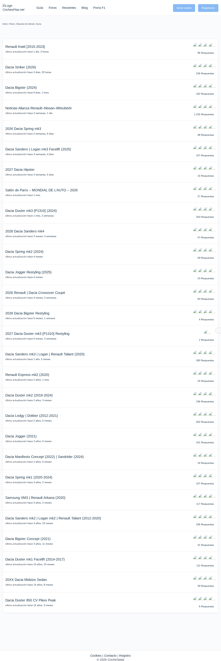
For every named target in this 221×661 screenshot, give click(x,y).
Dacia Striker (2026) (20, 67)
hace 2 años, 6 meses (39, 441)
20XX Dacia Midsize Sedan (26, 580)
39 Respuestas (206, 586)
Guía (39, 7)
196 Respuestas (205, 401)
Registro (125, 655)
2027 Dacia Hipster (20, 169)
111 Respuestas (205, 565)
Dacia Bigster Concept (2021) (28, 539)
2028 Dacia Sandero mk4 (24, 231)
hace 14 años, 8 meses (40, 584)
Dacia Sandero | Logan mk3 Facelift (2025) (38, 149)
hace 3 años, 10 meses (40, 523)
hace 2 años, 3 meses (39, 400)
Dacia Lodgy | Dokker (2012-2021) (31, 416)
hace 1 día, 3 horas (38, 51)
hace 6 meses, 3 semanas (41, 338)
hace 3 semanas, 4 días (40, 154)
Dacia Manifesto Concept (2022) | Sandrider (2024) (44, 457)
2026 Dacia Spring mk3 (23, 129)
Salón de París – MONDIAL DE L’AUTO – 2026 (41, 190)
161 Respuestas (205, 442)
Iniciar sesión (184, 7)
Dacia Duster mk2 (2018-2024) (29, 395)
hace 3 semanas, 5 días (40, 174)
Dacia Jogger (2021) (21, 436)
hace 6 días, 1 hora (38, 92)
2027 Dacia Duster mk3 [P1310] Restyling (37, 334)
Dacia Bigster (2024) (21, 87)
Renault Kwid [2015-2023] (25, 47)
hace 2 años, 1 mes (38, 379)
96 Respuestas (206, 52)
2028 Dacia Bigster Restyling (27, 313)
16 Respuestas (206, 463)
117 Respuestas (205, 503)
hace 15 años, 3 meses (40, 605)
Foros (53, 7)
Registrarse (208, 7)
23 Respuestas (206, 278)
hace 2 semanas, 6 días (40, 133)
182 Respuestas (205, 93)
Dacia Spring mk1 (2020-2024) (28, 477)
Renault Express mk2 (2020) (27, 375)
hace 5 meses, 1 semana (41, 318)
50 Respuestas (206, 299)
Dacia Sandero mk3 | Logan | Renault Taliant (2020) (45, 354)
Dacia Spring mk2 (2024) (24, 251)
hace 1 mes (33, 195)
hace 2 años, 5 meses (39, 420)
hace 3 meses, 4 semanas (41, 236)
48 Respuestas (206, 134)
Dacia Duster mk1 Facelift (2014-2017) (35, 559)
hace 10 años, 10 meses (40, 564)
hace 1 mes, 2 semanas (40, 215)
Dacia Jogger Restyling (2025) (28, 272)
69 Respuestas (206, 257)
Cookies (96, 655)
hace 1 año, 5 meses (38, 359)
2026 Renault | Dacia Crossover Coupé (35, 293)
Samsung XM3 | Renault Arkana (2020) (35, 498)
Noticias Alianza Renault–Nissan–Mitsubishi (38, 108)
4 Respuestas (206, 319)
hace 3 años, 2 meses (39, 482)
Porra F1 (99, 7)
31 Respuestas (206, 545)
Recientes (69, 7)
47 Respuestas (206, 237)
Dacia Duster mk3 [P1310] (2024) (31, 211)
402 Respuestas (205, 421)
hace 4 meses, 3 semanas (41, 297)
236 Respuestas (205, 73)
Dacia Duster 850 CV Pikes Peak (30, 600)
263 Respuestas (205, 216)
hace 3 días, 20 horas (39, 72)
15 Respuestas (206, 175)
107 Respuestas (205, 155)
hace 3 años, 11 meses (40, 543)
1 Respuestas (206, 339)
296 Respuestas (205, 524)
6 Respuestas (206, 606)
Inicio (5, 24)
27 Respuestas (206, 196)
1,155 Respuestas (204, 114)
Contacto (110, 655)
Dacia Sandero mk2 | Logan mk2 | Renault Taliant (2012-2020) (53, 518)
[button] (167, 7)
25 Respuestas (206, 381)
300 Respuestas (205, 360)
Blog (84, 7)
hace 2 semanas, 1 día (39, 113)
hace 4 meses (35, 256)
